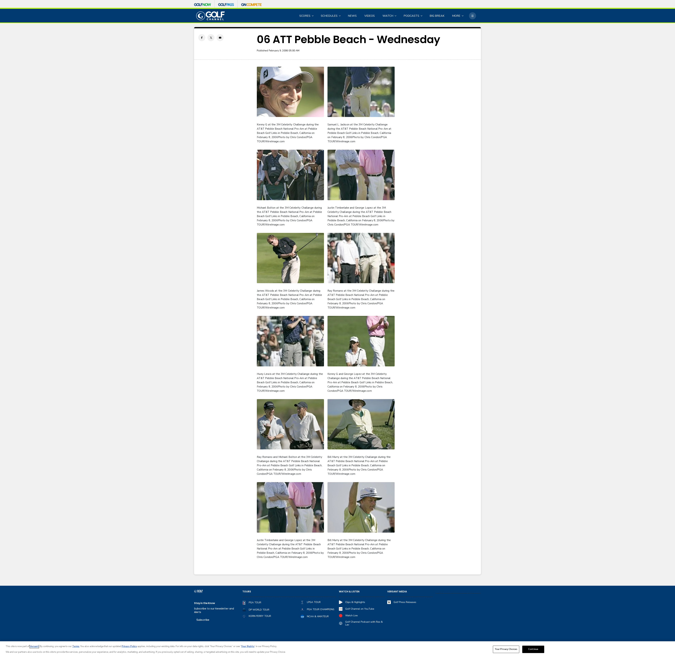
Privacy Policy (129, 646)
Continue (533, 649)
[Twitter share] (210, 37)
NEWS (352, 16)
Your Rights (247, 646)
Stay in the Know (204, 603)
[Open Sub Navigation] (313, 16)
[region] (337, 649)
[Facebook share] (201, 37)
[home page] (210, 15)
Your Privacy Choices (506, 649)
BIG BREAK (437, 16)
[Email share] (220, 37)
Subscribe (202, 620)
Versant (34, 646)
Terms (75, 646)
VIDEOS (369, 16)
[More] (472, 15)
